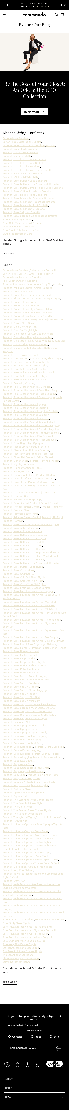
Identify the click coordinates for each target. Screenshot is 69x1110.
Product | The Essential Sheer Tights (23, 803)
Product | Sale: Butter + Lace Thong (23, 566)
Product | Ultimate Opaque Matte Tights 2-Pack (30, 859)
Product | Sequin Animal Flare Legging (25, 736)
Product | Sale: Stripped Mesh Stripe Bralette (29, 707)
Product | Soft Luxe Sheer (17, 789)
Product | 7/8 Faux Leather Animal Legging (27, 287)
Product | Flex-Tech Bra (16, 453)
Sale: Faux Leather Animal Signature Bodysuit (29, 930)
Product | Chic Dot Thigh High (20, 330)
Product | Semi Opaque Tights (20, 729)
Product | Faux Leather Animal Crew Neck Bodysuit (32, 390)
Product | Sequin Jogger (16, 753)
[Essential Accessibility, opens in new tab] (55, 1063)
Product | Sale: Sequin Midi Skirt (21, 697)
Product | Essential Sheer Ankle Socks (24, 369)
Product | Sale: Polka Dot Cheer (21, 669)
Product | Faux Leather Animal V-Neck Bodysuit (30, 439)
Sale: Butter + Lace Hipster (50, 919)
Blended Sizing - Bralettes (23, 132)
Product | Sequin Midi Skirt (48, 757)
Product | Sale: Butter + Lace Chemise (24, 549)
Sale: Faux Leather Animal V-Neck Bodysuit (28, 937)
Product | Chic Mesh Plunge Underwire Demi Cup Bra (34, 340)
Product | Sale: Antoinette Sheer (21, 527)
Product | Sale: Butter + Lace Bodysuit (24, 538)
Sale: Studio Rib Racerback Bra (21, 230)
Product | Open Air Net (16, 503)
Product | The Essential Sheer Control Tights (28, 799)
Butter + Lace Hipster (40, 273)
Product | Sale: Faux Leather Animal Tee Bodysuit (31, 637)
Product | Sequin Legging (17, 757)
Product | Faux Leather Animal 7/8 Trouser (27, 386)
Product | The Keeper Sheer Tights (22, 813)
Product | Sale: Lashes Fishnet (20, 655)
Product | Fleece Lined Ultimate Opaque (26, 450)
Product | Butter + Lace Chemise (21, 305)
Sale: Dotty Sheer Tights (16, 923)
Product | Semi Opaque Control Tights (25, 725)
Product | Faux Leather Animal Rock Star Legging (31, 425)
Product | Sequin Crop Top (49, 746)
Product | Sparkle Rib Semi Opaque (23, 792)
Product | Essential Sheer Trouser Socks (25, 379)
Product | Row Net (13, 520)
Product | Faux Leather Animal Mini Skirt (26, 418)
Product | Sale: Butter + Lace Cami (22, 545)
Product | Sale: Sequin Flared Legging (25, 690)
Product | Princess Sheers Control (22, 517)
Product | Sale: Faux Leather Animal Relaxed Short (32, 619)
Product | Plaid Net (52, 506)
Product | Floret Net (14, 457)
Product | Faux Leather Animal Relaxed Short (29, 421)
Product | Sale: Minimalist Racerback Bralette (29, 201)
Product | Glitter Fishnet (39, 457)
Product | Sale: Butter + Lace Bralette (24, 541)
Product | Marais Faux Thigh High (22, 499)
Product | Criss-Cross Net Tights (21, 354)
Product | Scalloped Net (16, 721)
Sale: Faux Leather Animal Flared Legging (27, 926)
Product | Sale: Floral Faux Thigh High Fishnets (29, 644)
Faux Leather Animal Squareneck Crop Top (27, 284)
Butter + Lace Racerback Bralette (22, 141)
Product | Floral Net (41, 453)
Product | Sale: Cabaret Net (18, 570)
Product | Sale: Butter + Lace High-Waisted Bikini (31, 552)
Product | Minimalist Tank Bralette (22, 173)
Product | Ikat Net (46, 475)
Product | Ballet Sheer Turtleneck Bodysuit (27, 295)
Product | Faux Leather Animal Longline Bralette (30, 411)
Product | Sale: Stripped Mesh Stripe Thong (28, 711)
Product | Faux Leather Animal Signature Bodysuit (31, 432)
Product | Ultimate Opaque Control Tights (27, 842)
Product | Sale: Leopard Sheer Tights (24, 662)
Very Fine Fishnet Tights (16, 961)
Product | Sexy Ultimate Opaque (21, 778)
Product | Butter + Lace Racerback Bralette (27, 316)
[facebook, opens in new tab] (27, 1064)
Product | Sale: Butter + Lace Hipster (23, 559)
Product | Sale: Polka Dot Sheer (21, 672)
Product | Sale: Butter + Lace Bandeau (25, 180)
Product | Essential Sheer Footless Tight (25, 376)
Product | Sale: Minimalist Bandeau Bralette (28, 198)
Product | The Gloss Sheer (17, 806)
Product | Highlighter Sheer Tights (22, 467)
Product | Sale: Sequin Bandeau (21, 683)
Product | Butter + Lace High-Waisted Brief (27, 312)
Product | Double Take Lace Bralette (23, 162)
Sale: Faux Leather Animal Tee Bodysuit (25, 933)
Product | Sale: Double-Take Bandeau (25, 194)
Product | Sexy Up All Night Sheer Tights (25, 785)
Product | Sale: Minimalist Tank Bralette (25, 205)
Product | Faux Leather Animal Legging (25, 407)
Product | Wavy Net (14, 880)
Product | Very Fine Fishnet (18, 870)
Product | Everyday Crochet (18, 383)
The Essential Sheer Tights (18, 954)
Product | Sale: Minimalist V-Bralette (24, 208)
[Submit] (59, 1048)
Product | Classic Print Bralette (20, 152)
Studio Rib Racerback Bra (18, 233)
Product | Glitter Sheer (15, 460)
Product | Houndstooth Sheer (19, 475)
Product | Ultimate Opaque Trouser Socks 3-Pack (31, 863)
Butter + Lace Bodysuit (43, 270)
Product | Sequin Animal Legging (22, 739)
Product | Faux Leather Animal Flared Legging (29, 393)
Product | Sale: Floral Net (17, 647)
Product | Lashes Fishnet (17, 492)
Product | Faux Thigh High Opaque (23, 443)
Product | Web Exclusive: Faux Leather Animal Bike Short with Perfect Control (32, 892)
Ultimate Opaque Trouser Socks (21, 958)
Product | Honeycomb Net (17, 471)
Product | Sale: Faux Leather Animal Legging (28, 591)
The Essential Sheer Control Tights (22, 951)
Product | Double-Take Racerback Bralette (27, 170)
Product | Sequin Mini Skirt (18, 764)
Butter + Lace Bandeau (16, 138)
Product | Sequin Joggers (45, 753)
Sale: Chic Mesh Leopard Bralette (22, 223)
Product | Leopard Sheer (17, 496)
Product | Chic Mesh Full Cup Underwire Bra (28, 333)
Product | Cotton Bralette (17, 155)
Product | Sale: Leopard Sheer (20, 658)
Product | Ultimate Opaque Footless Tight (26, 852)
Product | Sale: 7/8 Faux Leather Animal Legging (31, 524)
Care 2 (8, 264)
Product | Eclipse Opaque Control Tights (26, 361)
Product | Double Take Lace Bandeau (24, 159)
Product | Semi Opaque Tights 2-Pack (24, 732)
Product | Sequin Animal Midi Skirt (22, 743)
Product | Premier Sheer (16, 510)
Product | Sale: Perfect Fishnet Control (25, 665)
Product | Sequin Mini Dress (19, 760)
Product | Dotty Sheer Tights (46, 358)
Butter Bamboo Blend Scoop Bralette (24, 145)
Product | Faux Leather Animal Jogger (24, 404)
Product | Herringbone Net (44, 460)
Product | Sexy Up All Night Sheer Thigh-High (29, 781)
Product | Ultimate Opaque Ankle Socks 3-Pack (30, 834)
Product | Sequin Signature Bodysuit (23, 771)
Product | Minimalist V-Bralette (20, 177)
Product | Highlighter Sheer (18, 464)
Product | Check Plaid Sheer (19, 323)
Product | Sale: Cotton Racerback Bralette (27, 191)
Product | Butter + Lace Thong (20, 319)
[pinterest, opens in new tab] (17, 1064)
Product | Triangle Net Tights (19, 817)
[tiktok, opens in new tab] (37, 1064)
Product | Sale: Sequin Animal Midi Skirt (26, 679)
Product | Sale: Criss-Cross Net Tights (24, 584)
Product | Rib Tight (52, 517)
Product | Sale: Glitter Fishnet (49, 647)
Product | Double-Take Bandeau (21, 166)
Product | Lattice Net (43, 492)
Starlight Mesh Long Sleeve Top (21, 947)
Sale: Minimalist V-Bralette (18, 226)
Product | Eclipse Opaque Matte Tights (25, 365)
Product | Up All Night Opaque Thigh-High (27, 866)
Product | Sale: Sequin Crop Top (21, 686)
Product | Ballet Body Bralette (20, 148)
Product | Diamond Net (16, 358)
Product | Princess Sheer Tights (20, 513)
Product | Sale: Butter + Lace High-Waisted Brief (30, 556)
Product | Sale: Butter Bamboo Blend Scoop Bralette (33, 187)
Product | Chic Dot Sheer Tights (21, 326)
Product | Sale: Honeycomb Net (21, 651)
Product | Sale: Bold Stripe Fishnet (22, 531)
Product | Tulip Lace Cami (50, 817)
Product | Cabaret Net (50, 319)
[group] (34, 5)
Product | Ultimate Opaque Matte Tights (26, 856)
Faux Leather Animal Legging (20, 280)
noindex (50, 145)
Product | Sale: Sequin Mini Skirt (21, 700)
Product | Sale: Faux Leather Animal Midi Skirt (29, 601)
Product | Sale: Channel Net (18, 573)
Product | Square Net (15, 796)
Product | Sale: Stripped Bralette (21, 212)
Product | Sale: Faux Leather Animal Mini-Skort (30, 609)
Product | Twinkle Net (15, 820)
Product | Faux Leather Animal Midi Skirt (26, 414)
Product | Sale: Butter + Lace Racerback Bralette (31, 184)
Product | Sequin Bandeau (18, 746)
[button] (7, 5)
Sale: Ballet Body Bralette (17, 219)
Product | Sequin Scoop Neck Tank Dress (26, 767)
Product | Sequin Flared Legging (21, 750)
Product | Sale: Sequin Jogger (19, 693)
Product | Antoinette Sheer (18, 291)
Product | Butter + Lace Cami (19, 302)
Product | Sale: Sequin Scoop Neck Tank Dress (29, 704)
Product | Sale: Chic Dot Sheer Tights (24, 577)
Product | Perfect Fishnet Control (21, 506)
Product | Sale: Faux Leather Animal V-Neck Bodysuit (33, 640)
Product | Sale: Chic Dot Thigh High (23, 580)
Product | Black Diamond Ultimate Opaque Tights (31, 298)
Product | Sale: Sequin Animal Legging (25, 676)
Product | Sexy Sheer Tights (42, 774)
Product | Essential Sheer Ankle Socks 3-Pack (29, 372)
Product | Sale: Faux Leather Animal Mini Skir (29, 605)
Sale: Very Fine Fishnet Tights (19, 944)
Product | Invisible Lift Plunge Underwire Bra (28, 482)
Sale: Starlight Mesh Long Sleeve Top (24, 940)
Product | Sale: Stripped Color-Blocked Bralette (30, 215)
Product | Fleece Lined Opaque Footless (26, 446)
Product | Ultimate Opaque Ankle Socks (25, 831)
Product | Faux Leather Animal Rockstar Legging (31, 429)
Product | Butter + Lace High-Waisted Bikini (27, 309)
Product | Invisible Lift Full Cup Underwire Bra (29, 478)
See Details (36, 7)
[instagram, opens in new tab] (7, 1064)
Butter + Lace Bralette (15, 273)
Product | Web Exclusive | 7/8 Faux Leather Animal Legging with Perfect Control (31, 885)
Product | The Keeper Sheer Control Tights (27, 810)
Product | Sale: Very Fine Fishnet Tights (25, 718)
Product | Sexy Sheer (14, 774)
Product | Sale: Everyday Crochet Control (26, 587)
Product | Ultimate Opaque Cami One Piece (28, 838)
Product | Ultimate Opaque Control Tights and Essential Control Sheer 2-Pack (29, 847)
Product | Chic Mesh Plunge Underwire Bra (27, 337)
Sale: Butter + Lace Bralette (18, 919)
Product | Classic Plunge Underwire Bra (25, 344)
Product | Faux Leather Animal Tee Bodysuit (28, 436)
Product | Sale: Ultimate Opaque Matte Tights (29, 714)
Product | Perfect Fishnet (43, 503)
